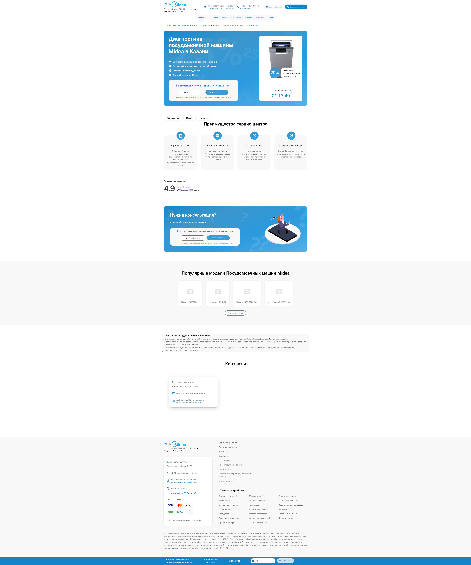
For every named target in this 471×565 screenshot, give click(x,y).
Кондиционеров (286, 518)
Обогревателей (256, 496)
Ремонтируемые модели (230, 465)
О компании (202, 17)
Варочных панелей (228, 496)
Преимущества (173, 118)
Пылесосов (254, 505)
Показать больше (235, 313)
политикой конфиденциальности (221, 97)
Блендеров (224, 513)
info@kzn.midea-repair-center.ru (191, 393)
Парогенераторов (287, 496)
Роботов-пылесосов (258, 513)
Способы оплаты (227, 481)
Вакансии (249, 17)
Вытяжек (282, 509)
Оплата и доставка (228, 447)
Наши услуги (225, 469)
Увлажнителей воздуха (260, 500)
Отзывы (270, 17)
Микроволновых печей (259, 518)
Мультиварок (225, 509)
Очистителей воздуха (288, 500)
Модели (189, 118)
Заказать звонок (297, 7)
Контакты (260, 17)
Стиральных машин (287, 513)
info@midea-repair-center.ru (184, 473)
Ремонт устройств (220, 17)
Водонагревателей (258, 509)
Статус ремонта (275, 7)
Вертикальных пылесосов (290, 505)
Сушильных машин (258, 522)
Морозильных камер (229, 505)
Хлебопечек (224, 500)
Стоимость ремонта (228, 442)
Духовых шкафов (227, 522)
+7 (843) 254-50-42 (249, 6)
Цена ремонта (236, 17)
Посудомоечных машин (230, 518)
